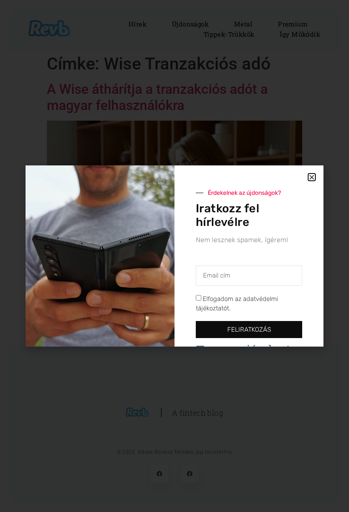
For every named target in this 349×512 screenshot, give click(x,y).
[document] (174, 256)
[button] (312, 177)
